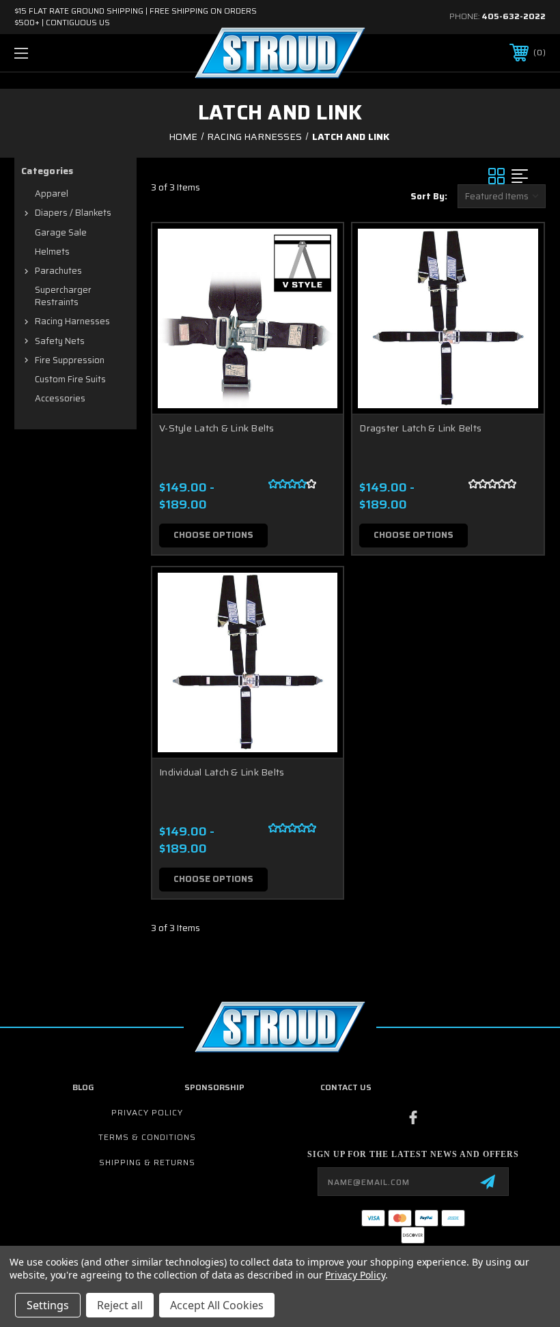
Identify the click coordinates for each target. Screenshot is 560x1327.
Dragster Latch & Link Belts (420, 428)
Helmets (52, 251)
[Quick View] (315, 250)
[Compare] (315, 315)
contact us (346, 1087)
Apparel (51, 193)
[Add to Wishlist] (315, 283)
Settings (48, 1305)
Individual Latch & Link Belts (221, 772)
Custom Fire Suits (70, 379)
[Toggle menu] (67, 53)
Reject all (120, 1305)
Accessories (60, 398)
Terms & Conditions (147, 1136)
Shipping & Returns (147, 1162)
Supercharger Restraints (63, 296)
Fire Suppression (69, 360)
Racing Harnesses (72, 321)
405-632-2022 (513, 16)
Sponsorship (214, 1087)
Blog (83, 1087)
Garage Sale (61, 232)
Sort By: (428, 196)
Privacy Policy (147, 1112)
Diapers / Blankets (73, 212)
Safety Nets (60, 341)
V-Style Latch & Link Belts (217, 428)
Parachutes (58, 270)
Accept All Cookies (217, 1305)
